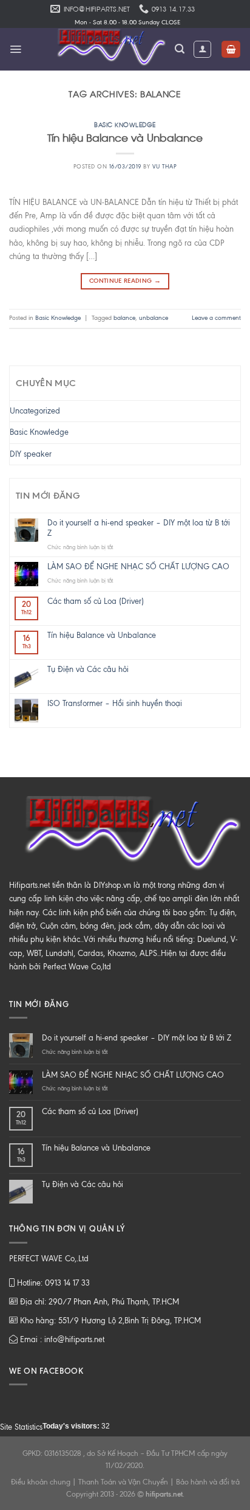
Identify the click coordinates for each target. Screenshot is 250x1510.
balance (124, 318)
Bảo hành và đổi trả (208, 1482)
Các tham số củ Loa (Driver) (95, 601)
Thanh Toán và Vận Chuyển (123, 1482)
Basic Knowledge (124, 124)
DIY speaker (31, 454)
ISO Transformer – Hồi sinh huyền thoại (114, 703)
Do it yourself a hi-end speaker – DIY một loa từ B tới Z (138, 528)
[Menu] (15, 49)
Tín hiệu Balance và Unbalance (125, 137)
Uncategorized (35, 410)
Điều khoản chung (40, 1482)
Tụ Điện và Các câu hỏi (88, 669)
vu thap (164, 166)
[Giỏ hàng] (230, 49)
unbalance (153, 318)
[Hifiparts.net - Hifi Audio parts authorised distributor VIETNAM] (107, 49)
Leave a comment (216, 318)
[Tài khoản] (202, 49)
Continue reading (125, 281)
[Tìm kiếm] (179, 49)
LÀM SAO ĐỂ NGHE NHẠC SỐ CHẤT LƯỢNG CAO (138, 566)
